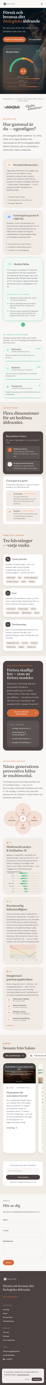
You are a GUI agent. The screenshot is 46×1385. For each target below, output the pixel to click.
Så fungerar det (35, 39)
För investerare (9, 1340)
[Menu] (42, 4)
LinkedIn (9, 1359)
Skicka (8, 1262)
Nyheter (6, 1336)
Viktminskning (8, 1321)
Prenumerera (23, 1177)
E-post (6, 1230)
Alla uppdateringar (12, 1055)
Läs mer (10, 1025)
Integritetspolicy (23, 1375)
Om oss (6, 1332)
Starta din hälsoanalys (14, 39)
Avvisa (27, 1379)
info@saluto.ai (12, 1296)
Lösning (6, 1309)
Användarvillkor (9, 1355)
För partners (8, 1317)
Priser (5, 1313)
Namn (5, 1220)
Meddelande (8, 1241)
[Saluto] (9, 4)
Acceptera (36, 1379)
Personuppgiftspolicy (11, 1351)
